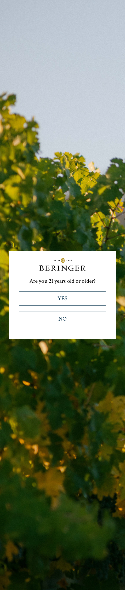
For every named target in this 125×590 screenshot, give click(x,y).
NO (62, 319)
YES (62, 298)
